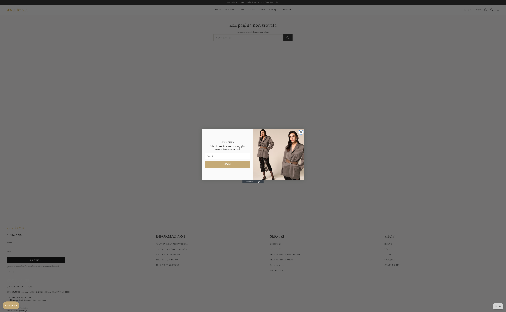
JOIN (227, 164)
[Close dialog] (301, 132)
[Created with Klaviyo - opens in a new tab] (253, 181)
